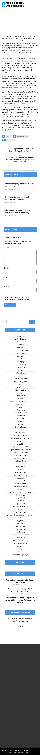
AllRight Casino (20, 373)
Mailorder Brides (20, 461)
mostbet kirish (20, 478)
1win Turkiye (20, 353)
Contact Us (8, 701)
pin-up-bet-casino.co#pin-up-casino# (20, 515)
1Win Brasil (20, 342)
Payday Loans (20, 504)
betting (20, 384)
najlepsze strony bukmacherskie (20, 492)
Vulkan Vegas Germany (20, 543)
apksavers (20, 376)
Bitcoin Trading (20, 390)
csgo (20, 407)
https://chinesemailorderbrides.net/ (20, 438)
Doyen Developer (23, 752)
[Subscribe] (32, 626)
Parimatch (20, 501)
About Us (7, 692)
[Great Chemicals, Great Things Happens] (13, 4)
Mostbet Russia (20, 484)
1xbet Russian (20, 367)
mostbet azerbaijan (20, 475)
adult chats (20, 370)
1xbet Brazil (20, 359)
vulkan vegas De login (20, 540)
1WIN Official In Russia (20, 350)
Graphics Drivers (20, 427)
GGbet (20, 424)
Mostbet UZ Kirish (20, 487)
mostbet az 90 (20, 472)
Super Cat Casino (20, 526)
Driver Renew (20, 416)
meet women (20, 467)
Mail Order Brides (20, 455)
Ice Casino (20, 441)
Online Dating (20, 495)
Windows (20, 552)
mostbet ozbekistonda (20, 481)
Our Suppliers (8, 695)
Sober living (20, 523)
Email (6, 277)
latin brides (20, 444)
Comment (7, 247)
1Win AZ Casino (20, 339)
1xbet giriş (20, 362)
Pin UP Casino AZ (20, 512)
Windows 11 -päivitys (20, 555)
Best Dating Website (20, 379)
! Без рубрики (20, 336)
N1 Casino (20, 489)
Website (6, 286)
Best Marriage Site (20, 382)
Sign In (6, 704)
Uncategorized (11, 140)
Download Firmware (20, 413)
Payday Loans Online (20, 506)
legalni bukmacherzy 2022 (20, 447)
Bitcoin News (20, 387)
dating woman (20, 410)
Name (6, 268)
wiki (20, 549)
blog (20, 393)
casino (20, 399)
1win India (20, 347)
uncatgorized (20, 532)
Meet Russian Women (20, 464)
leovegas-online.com (20, 452)
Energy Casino (20, 418)
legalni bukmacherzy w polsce (20, 450)
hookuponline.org (20, 433)
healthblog (20, 430)
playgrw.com (20, 521)
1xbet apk (20, 356)
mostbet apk (20, 469)
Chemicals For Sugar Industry (20, 401)
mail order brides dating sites (20, 458)
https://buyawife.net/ (20, 435)
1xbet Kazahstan (20, 364)
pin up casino (20, 509)
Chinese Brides (20, 404)
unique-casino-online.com (20, 535)
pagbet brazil (20, 498)
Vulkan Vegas (20, 538)
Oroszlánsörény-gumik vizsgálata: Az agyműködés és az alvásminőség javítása (20, 600)
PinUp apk (20, 518)
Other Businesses (9, 698)
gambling (20, 421)
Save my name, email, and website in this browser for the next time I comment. (18, 299)
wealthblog (20, 546)
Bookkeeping (20, 396)
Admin (8, 136)
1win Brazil (20, 345)
